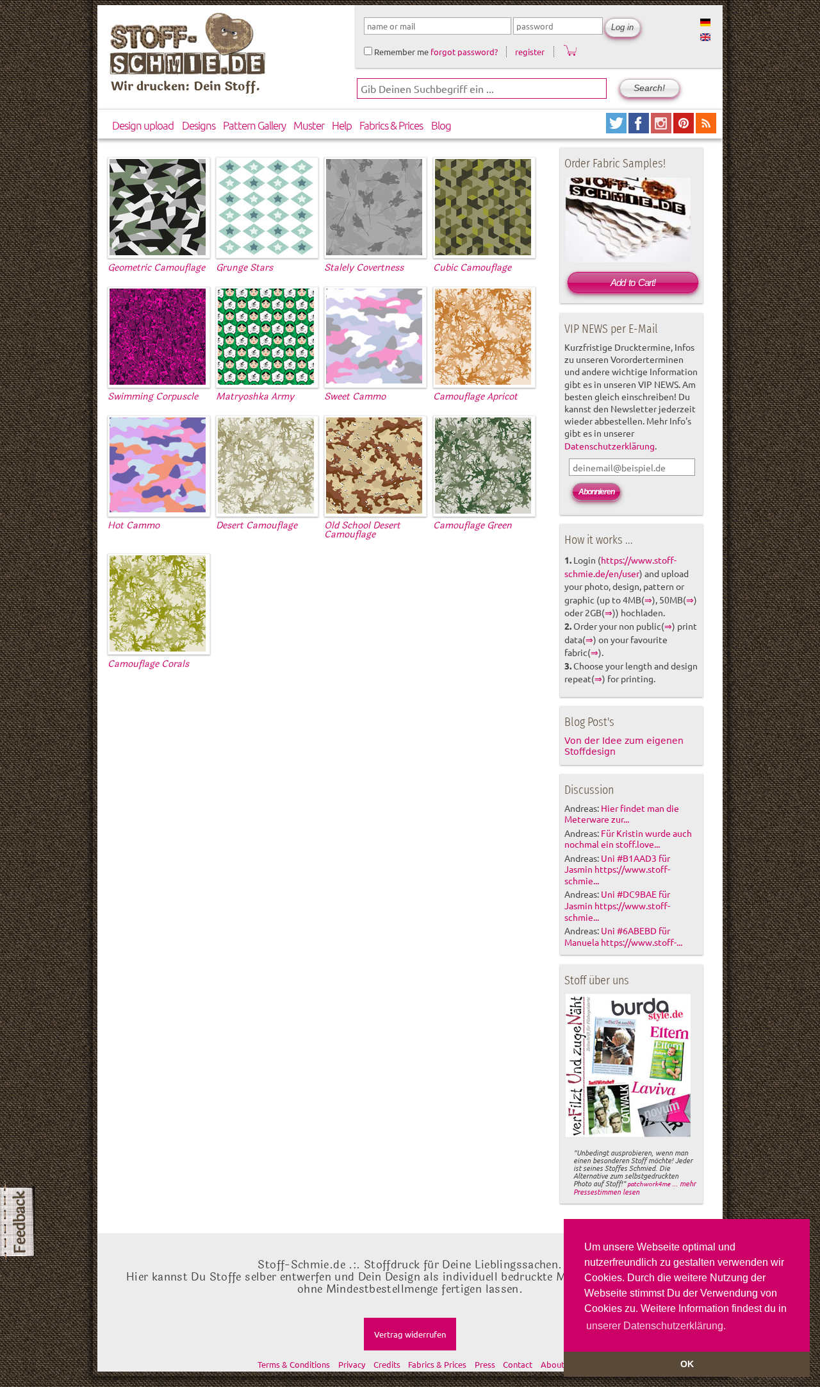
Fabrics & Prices (391, 125)
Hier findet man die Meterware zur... (621, 813)
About (552, 1364)
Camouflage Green (472, 525)
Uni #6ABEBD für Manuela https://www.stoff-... (623, 936)
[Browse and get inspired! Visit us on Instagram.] (662, 128)
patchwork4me (648, 1183)
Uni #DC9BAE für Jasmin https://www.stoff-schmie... (617, 905)
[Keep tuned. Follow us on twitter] (617, 128)
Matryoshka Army (255, 396)
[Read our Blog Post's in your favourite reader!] (706, 128)
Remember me (400, 51)
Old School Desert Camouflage (362, 530)
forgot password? (464, 51)
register (530, 51)
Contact (517, 1364)
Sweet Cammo (355, 396)
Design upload (143, 125)
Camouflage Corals (148, 664)
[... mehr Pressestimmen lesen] (628, 1134)
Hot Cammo (134, 525)
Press (485, 1364)
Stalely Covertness (364, 267)
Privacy (351, 1364)
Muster (308, 125)
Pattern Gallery (254, 125)
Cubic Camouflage (472, 267)
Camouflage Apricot (475, 396)
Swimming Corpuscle (153, 396)
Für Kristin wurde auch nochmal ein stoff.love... (628, 838)
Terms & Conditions (294, 1364)
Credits (386, 1364)
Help (342, 125)
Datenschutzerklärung (609, 445)
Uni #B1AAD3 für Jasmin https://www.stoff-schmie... (617, 869)
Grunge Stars (244, 267)
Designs (198, 125)
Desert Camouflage (256, 525)
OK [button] (687, 1364)
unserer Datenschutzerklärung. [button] (656, 1325)
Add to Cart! (633, 282)
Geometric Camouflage (156, 267)
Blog (441, 125)
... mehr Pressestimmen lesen (634, 1187)
